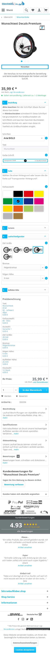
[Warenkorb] (45, 10)
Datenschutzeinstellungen (25, 643)
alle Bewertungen (25, 531)
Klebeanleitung (10, 440)
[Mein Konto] (39, 10)
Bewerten (23, 396)
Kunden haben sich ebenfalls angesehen (21, 494)
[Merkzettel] (32, 10)
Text (5, 144)
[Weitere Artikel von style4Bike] (42, 27)
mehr (5, 418)
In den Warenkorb (32, 390)
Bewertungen (9, 456)
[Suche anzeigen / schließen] (26, 10)
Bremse (6, 263)
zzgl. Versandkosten (17, 92)
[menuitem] (7, 10)
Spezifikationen (10, 424)
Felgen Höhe (8, 274)
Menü (9, 10)
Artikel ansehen (25, 547)
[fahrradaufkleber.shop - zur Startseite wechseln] (13, 3)
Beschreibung (9, 409)
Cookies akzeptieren (25, 649)
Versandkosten (9, 629)
